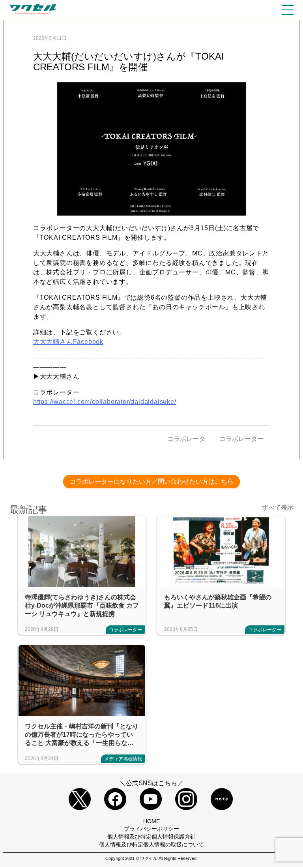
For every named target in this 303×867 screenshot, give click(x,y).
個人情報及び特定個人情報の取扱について (151, 844)
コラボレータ (187, 438)
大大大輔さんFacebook (68, 341)
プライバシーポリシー (151, 829)
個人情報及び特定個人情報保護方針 (151, 836)
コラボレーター (241, 438)
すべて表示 (278, 507)
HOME (151, 821)
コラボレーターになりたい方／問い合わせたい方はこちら (151, 481)
